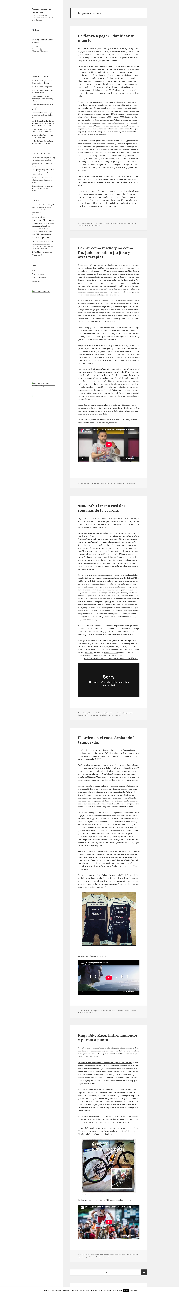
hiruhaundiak (35, 229)
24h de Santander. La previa (42, 87)
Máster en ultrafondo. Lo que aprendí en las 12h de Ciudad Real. (42, 115)
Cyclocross (46, 223)
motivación (47, 234)
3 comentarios (116, 715)
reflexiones (43, 241)
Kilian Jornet (36, 231)
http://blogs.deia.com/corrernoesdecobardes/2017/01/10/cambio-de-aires (108, 286)
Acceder (35, 270)
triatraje (134, 1011)
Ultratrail (37, 255)
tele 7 (102, 483)
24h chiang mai (100, 713)
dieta (108, 483)
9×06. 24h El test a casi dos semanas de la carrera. (101, 508)
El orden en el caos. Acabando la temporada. (107, 740)
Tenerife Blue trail (37, 246)
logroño (50, 231)
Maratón (35, 234)
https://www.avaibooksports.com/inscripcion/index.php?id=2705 (111, 658)
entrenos (47, 226)
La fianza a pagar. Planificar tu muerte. (106, 38)
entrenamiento (38, 226)
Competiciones (102, 223)
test (44, 246)
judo (120, 483)
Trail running (35, 248)
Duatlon (52, 223)
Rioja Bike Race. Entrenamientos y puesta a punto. (108, 1037)
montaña (42, 234)
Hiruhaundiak (109, 1255)
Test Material (49, 246)
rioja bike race (89, 1257)
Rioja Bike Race (120, 1255)
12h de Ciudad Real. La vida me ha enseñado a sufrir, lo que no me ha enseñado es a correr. (43, 123)
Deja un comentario (94, 226)
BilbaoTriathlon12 (36, 212)
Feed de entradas (38, 274)
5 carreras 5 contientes (114, 713)
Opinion (123, 223)
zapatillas (44, 255)
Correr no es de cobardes (41, 10)
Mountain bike (36, 238)
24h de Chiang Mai (49, 205)
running (50, 241)
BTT (42, 212)
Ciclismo (37, 220)
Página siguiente (144, 1272)
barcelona (49, 207)
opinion (46, 237)
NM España (36, 170)
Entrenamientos (114, 223)
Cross (34, 223)
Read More (133, 1290)
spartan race (36, 244)
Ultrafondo (47, 252)
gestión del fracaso (128, 768)
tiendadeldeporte (38, 186)
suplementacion (45, 244)
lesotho (46, 231)
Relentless (89, 652)
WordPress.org (37, 281)
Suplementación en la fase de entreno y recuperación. (43, 172)
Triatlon (37, 251)
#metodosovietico (37, 205)
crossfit (39, 223)
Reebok (36, 241)
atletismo (43, 207)
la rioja (41, 231)
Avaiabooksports (111, 652)
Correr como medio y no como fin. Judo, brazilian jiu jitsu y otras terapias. (105, 252)
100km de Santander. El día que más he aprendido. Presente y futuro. (43, 98)
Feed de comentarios (39, 278)
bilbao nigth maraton (46, 210)
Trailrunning (43, 248)
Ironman (43, 228)
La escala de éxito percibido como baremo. (42, 180)
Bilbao (37, 210)
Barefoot (34, 210)
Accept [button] (126, 1290)
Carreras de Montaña (38, 215)
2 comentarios (130, 483)
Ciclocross (48, 220)
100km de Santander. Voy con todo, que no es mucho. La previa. (42, 107)
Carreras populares (38, 217)
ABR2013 (36, 207)
